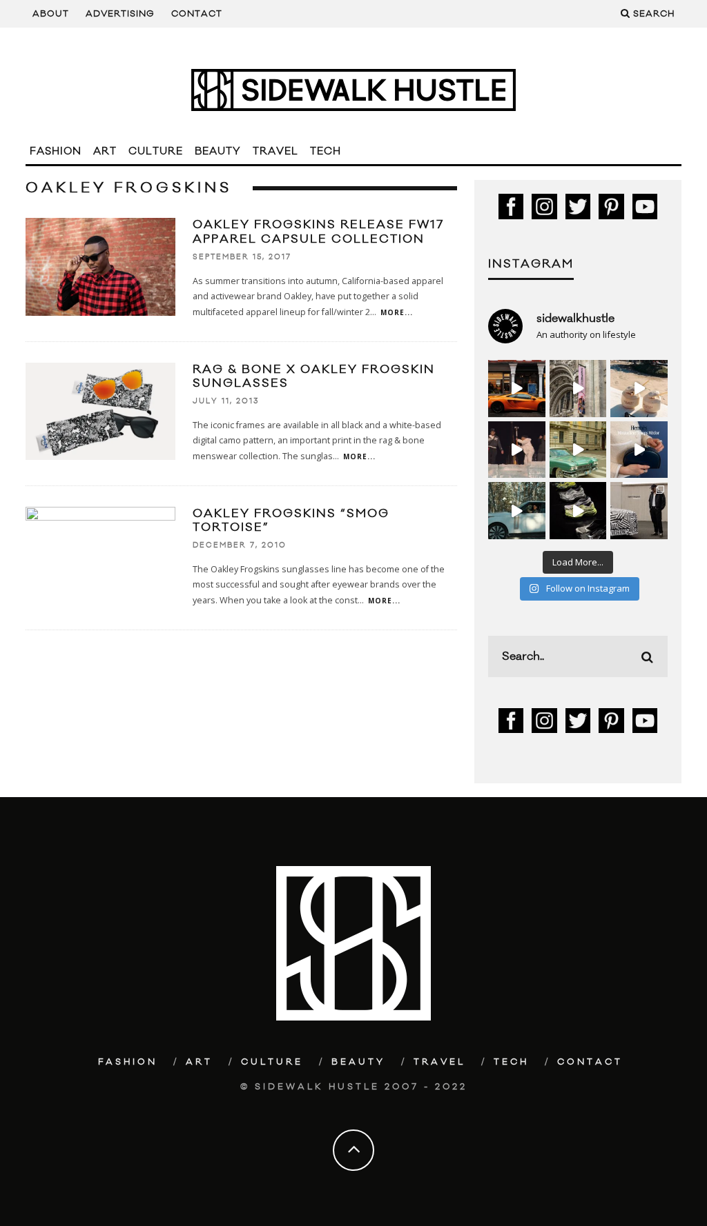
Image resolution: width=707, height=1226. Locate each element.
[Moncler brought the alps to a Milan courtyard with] (578, 450)
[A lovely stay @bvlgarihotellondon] (516, 388)
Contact (196, 13)
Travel (275, 151)
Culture (155, 151)
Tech (325, 151)
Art (105, 151)
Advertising (120, 13)
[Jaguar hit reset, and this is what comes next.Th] (639, 510)
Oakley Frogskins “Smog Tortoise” (291, 521)
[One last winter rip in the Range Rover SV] (516, 510)
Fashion (55, 151)
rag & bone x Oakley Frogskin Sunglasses (314, 377)
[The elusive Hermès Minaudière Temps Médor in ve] (639, 450)
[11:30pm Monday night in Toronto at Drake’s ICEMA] (516, 450)
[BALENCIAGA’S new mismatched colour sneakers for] (578, 510)
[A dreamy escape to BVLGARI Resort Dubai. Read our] (639, 388)
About (50, 13)
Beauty (218, 151)
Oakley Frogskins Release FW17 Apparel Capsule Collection (318, 232)
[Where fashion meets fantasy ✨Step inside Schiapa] (578, 388)
